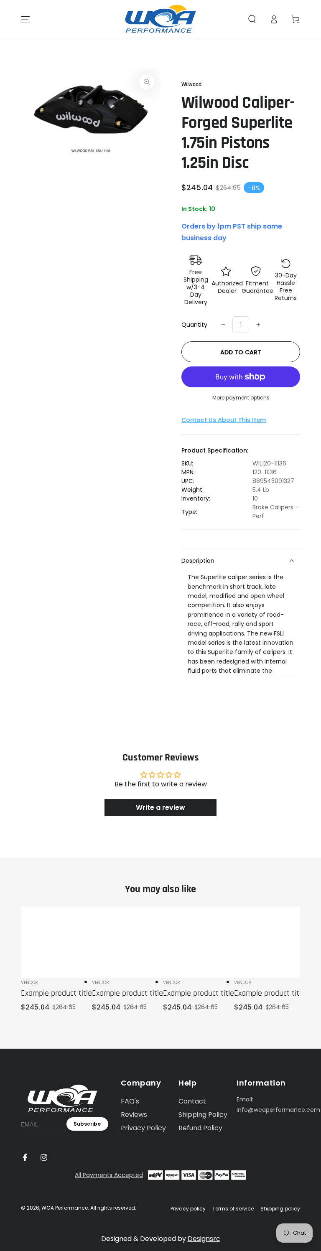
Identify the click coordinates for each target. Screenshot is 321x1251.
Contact (192, 1101)
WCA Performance (64, 1207)
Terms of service (233, 1208)
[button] (252, 19)
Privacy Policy (143, 1128)
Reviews (134, 1114)
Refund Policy (200, 1128)
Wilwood (191, 84)
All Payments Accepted (109, 1175)
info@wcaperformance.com (278, 1110)
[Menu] (25, 19)
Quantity (194, 324)
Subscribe (87, 1123)
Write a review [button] (160, 807)
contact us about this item (223, 420)
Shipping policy (280, 1208)
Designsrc (204, 1238)
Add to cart (240, 352)
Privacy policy (188, 1208)
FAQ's (130, 1101)
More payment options (241, 397)
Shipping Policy (202, 1114)
